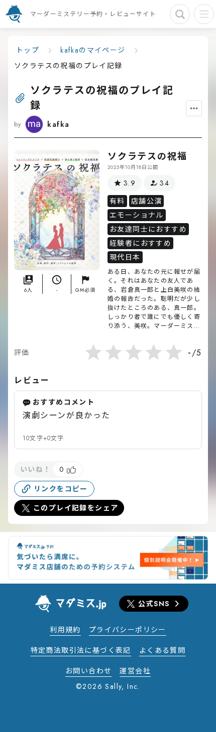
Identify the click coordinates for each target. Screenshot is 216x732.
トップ (27, 50)
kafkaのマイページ (92, 50)
